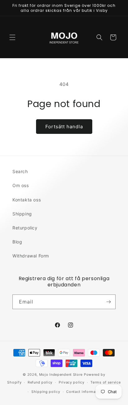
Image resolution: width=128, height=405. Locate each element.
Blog (17, 241)
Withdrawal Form (30, 255)
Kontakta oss (26, 199)
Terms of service (105, 382)
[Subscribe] (108, 301)
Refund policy (40, 382)
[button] (12, 37)
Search (20, 171)
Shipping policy (45, 391)
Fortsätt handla (64, 127)
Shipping (22, 213)
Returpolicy (25, 227)
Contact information (84, 391)
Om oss (20, 185)
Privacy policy (72, 382)
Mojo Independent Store (61, 374)
